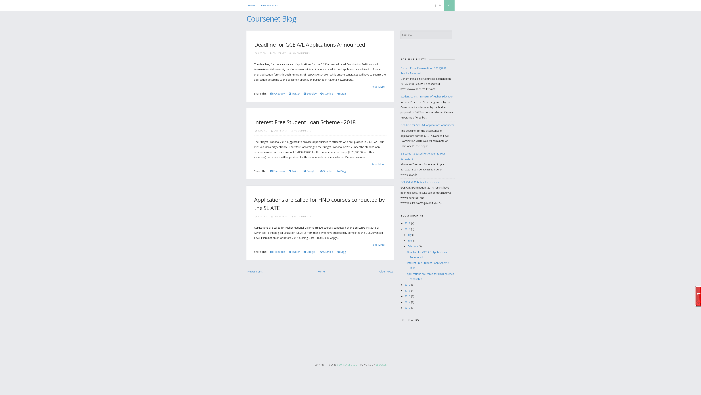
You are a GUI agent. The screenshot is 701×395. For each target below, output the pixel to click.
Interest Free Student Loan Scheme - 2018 (304, 122)
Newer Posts (255, 271)
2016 (408, 290)
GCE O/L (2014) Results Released (420, 182)
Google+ (311, 93)
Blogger (381, 364)
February (413, 246)
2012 (408, 307)
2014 (408, 302)
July (409, 234)
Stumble (328, 93)
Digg (343, 93)
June (410, 240)
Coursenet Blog (271, 18)
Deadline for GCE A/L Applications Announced (309, 44)
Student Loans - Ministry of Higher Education (427, 96)
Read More (378, 86)
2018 (408, 229)
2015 (408, 296)
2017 (408, 284)
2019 (408, 223)
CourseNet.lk (269, 5)
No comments (301, 53)
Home (252, 5)
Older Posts (386, 271)
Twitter (295, 93)
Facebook (279, 93)
